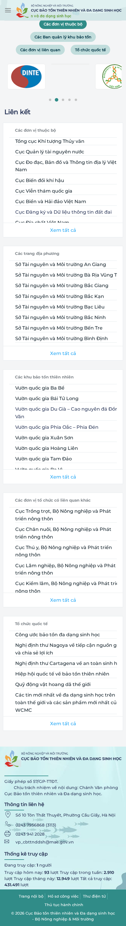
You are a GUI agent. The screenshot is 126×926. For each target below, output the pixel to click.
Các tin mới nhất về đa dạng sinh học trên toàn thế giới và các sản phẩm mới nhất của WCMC (67, 702)
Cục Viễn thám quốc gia (43, 191)
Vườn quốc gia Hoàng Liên (46, 448)
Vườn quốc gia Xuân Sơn (44, 437)
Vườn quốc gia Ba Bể (39, 388)
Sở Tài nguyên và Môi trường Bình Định (61, 338)
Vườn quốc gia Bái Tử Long (47, 398)
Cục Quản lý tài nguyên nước (49, 152)
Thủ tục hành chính (64, 904)
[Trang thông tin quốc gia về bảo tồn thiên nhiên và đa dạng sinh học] (69, 10)
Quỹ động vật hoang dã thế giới (53, 684)
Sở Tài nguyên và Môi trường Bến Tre (59, 328)
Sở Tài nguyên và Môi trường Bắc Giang (61, 285)
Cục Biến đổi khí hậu (39, 180)
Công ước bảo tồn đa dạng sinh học (57, 634)
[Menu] (7, 10)
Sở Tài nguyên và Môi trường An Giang (60, 264)
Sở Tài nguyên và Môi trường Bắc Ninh (60, 317)
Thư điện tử (94, 896)
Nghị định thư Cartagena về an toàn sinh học (69, 663)
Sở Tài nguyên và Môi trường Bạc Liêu (60, 307)
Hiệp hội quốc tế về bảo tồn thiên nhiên (62, 674)
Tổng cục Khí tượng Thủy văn (49, 141)
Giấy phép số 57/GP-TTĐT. (31, 781)
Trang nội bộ (31, 896)
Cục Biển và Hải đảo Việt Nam (50, 201)
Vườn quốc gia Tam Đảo (43, 459)
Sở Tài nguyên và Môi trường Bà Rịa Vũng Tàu (69, 275)
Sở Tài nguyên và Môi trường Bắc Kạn (59, 296)
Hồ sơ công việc (63, 896)
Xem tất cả (63, 230)
